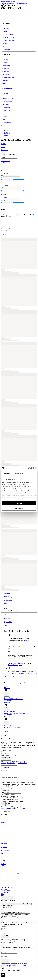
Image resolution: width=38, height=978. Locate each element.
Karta (5, 608)
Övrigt (9, 216)
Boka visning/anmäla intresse (9, 912)
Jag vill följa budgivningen (10, 799)
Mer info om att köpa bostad (22, 914)
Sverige (6, 132)
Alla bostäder (4, 889)
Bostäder (6, 130)
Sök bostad (21, 912)
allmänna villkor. (22, 763)
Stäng (18, 970)
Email (2, 792)
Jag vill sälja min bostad (24, 903)
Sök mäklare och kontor (7, 914)
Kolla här (26, 640)
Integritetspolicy (5, 892)
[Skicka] (18, 873)
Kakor (2, 894)
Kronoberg (7, 133)
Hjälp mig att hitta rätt (6, 905)
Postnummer (4, 755)
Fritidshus (11, 214)
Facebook (3, 864)
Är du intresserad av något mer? (9, 796)
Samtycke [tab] (7, 473)
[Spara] (6, 694)
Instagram (3, 865)
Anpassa (18, 508)
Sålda (6, 604)
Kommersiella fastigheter (15, 665)
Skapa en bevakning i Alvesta (28, 673)
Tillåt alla (19, 503)
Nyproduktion (19, 3)
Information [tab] (19, 473)
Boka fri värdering (6, 898)
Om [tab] (31, 473)
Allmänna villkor (5, 890)
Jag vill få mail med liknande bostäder (13, 798)
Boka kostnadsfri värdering (8, 1)
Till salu (7, 593)
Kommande (8, 597)
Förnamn (3, 750)
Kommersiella (11, 3)
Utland (25, 3)
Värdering (4, 3)
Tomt (25, 214)
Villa (4, 214)
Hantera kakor (5, 895)
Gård (30, 214)
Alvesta (6, 135)
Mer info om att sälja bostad (8, 916)
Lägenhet (18, 214)
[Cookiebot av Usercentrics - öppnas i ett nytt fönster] (28, 468)
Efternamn (4, 752)
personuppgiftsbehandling (8, 763)
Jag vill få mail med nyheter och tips (12, 801)
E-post (2, 754)
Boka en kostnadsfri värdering (9, 903)
